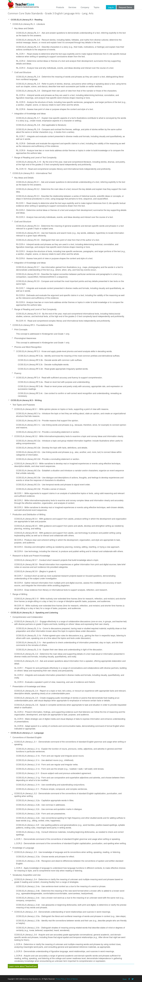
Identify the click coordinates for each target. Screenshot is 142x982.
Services (72, 7)
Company (85, 7)
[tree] (71, 490)
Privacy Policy (60, 979)
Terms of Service (72, 979)
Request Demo (125, 7)
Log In (111, 7)
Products (60, 7)
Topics (96, 7)
